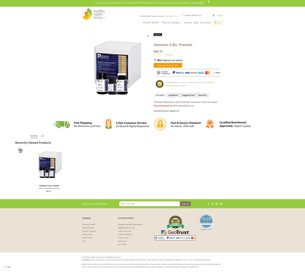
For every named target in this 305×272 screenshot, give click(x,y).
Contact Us (122, 241)
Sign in (220, 15)
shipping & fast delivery (170, 60)
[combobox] (198, 15)
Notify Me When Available (167, 65)
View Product (49, 180)
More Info (202, 95)
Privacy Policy (87, 234)
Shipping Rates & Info (126, 228)
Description (160, 95)
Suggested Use (188, 95)
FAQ (84, 241)
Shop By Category (89, 231)
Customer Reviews (125, 234)
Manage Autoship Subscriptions (130, 224)
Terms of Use (123, 238)
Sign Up (185, 204)
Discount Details (88, 224)
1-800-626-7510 (171, 16)
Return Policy (87, 238)
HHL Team (122, 244)
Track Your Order (124, 231)
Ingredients (173, 95)
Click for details (197, 2)
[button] (213, 15)
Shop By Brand (88, 228)
